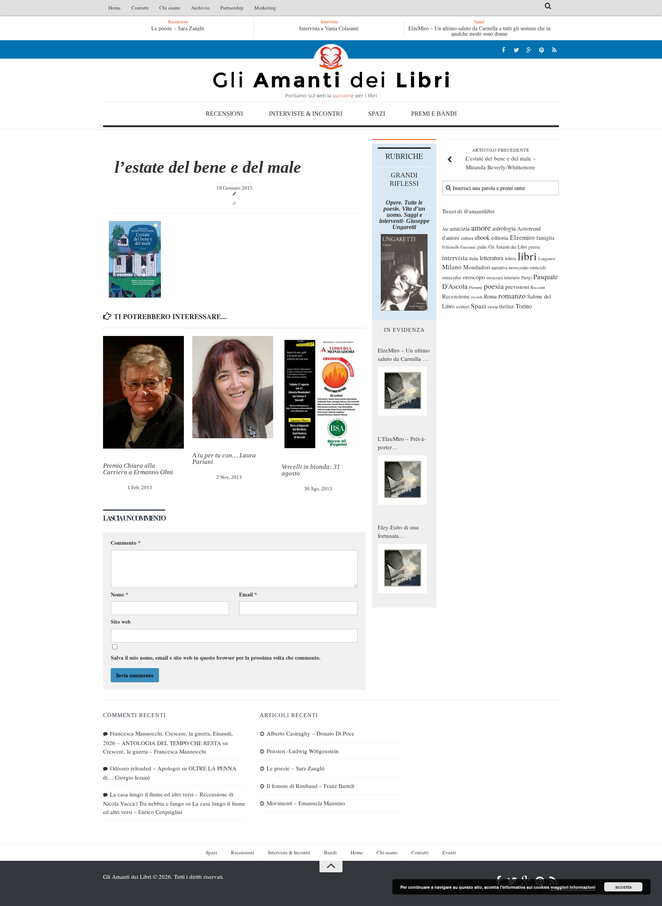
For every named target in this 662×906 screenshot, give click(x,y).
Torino (524, 306)
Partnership (232, 7)
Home (114, 7)
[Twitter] (516, 49)
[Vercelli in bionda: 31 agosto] (322, 393)
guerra (534, 247)
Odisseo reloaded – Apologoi (145, 768)
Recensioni (224, 113)
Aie (445, 229)
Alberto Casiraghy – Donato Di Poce (310, 733)
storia (493, 307)
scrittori (462, 307)
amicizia (460, 228)
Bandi (330, 852)
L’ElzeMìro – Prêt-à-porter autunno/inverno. (402, 443)
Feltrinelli (450, 247)
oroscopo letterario (503, 277)
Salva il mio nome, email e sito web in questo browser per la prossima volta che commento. (216, 658)
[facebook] (503, 49)
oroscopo (474, 277)
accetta (623, 886)
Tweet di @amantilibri (468, 211)
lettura (510, 258)
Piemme (475, 287)
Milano (452, 266)
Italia (473, 258)
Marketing (265, 7)
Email (248, 594)
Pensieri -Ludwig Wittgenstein (303, 751)
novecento (518, 267)
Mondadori (476, 267)
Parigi (526, 277)
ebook (482, 237)
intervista (455, 257)
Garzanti (467, 247)
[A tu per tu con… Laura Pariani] (232, 387)
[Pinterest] (541, 49)
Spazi (376, 113)
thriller (506, 306)
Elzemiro (522, 237)
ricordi (476, 297)
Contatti (140, 7)
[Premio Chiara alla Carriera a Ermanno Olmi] (143, 392)
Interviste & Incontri (305, 113)
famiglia (545, 237)
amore (481, 227)
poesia (494, 286)
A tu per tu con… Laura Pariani (224, 458)
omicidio (451, 277)
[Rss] (554, 49)
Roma (490, 296)
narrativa (499, 267)
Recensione (456, 296)
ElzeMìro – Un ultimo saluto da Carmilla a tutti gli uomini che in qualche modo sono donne (479, 31)
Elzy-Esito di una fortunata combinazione (398, 531)
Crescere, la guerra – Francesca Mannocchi (154, 751)
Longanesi (546, 258)
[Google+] (529, 49)
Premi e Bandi (434, 113)
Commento (126, 543)
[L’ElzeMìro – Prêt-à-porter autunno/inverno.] (402, 480)
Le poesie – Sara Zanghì (177, 28)
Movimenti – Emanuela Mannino (306, 803)
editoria (499, 237)
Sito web (121, 622)
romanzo (512, 295)
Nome (119, 594)
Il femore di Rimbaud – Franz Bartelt (310, 786)
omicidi (538, 267)
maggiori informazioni (573, 887)
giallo (482, 247)
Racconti (538, 287)
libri (527, 255)
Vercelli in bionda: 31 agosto (311, 470)
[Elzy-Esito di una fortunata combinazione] (402, 568)
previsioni (517, 286)
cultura (467, 238)
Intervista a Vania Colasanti (329, 28)
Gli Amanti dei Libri (331, 71)
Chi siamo (169, 7)
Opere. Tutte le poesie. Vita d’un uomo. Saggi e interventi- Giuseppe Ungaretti (404, 214)
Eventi (449, 852)
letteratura (491, 258)
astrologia (504, 228)
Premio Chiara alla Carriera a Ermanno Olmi (138, 469)
